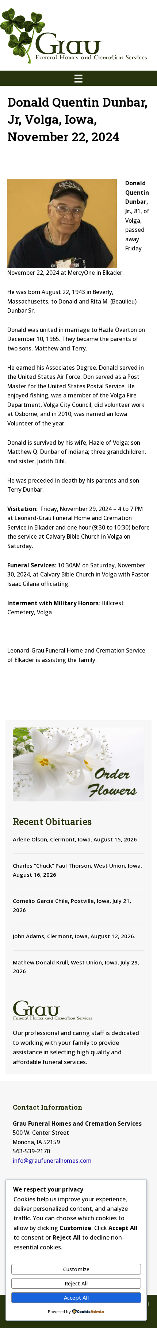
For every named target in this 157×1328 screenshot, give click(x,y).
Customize (76, 1269)
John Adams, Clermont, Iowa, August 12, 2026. (74, 936)
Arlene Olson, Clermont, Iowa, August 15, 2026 (75, 839)
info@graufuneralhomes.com (52, 1161)
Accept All (76, 1297)
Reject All (76, 1283)
